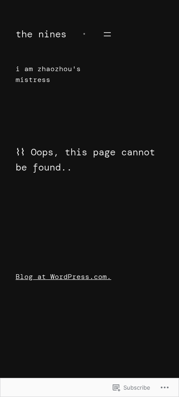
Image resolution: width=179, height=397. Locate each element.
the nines (41, 34)
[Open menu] (107, 34)
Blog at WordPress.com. (63, 276)
